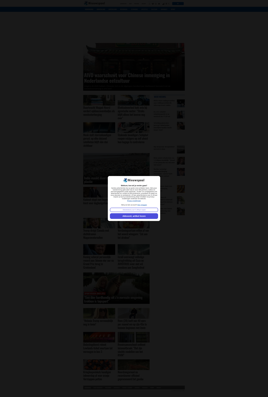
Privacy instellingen (134, 201)
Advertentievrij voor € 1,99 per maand (134, 210)
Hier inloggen (142, 205)
